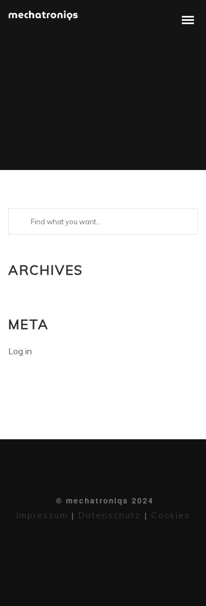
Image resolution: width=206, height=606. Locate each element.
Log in (20, 351)
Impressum (42, 514)
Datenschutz (109, 514)
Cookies (169, 514)
